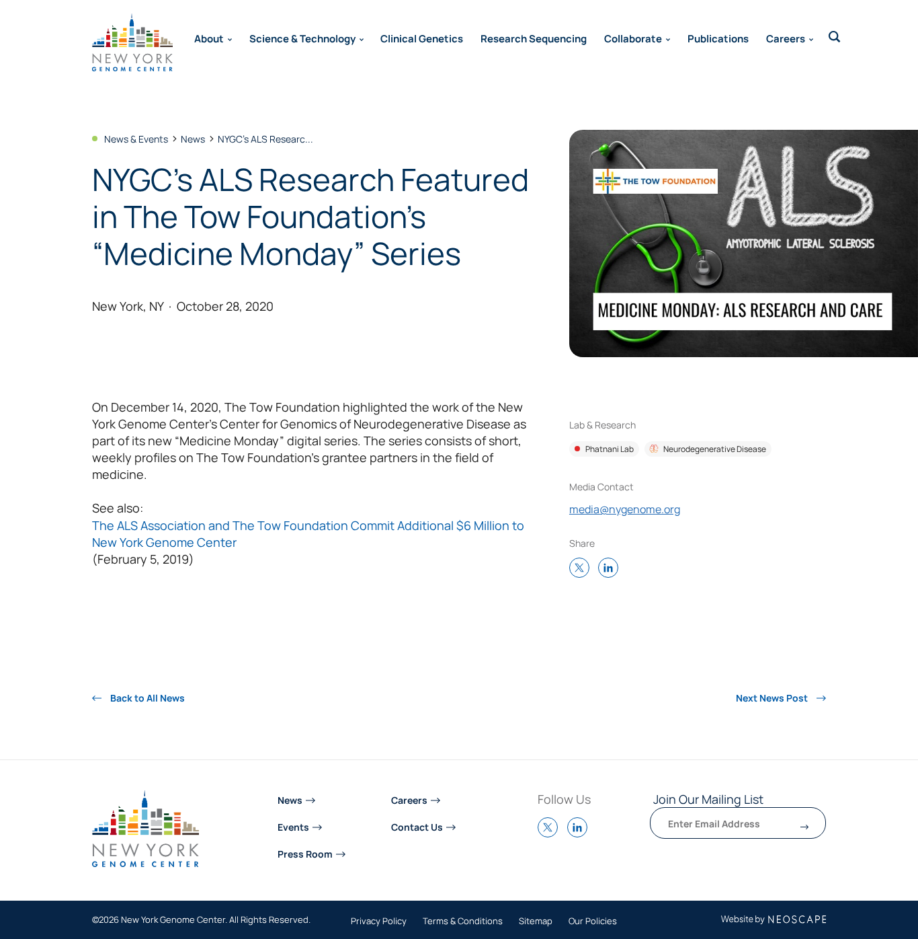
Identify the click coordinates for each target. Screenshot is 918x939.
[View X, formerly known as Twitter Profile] (551, 833)
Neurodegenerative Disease (714, 448)
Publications (718, 38)
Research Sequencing (534, 38)
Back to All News (146, 697)
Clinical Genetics (421, 38)
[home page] (132, 42)
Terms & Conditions (463, 921)
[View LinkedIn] (580, 833)
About (209, 38)
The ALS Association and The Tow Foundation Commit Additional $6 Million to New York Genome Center (308, 533)
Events (293, 826)
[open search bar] (835, 37)
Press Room (305, 853)
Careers (785, 38)
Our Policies (593, 921)
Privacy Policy (379, 921)
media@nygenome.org (624, 508)
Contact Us (417, 826)
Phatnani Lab (609, 448)
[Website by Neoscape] (774, 919)
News (193, 139)
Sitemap (535, 921)
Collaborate (633, 38)
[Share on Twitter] (582, 569)
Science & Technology (302, 38)
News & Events (136, 139)
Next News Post (773, 697)
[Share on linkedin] (611, 569)
